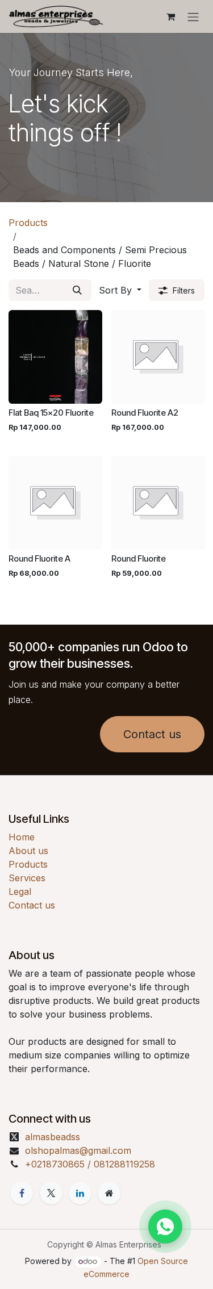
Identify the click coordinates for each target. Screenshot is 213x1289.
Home (22, 837)
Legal (20, 891)
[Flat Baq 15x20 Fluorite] (55, 357)
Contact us (152, 734)
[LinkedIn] (80, 1193)
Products (28, 222)
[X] (51, 1193)
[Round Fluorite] (158, 503)
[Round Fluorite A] (55, 503)
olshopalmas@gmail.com (78, 1150)
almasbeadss (52, 1136)
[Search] (77, 290)
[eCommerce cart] (170, 16)
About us (28, 850)
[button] (120, 290)
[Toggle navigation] (193, 16)
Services (27, 878)
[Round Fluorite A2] (158, 357)
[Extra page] (109, 1193)
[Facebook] (21, 1193)
